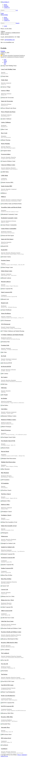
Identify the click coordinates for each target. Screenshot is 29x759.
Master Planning (5, 143)
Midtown (3, 196)
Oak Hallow (4, 409)
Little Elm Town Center (7, 621)
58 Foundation (5, 483)
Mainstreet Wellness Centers (8, 419)
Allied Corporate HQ (6, 610)
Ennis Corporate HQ (6, 292)
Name (5, 61)
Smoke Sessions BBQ (6, 186)
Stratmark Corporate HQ (8, 557)
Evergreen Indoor (6, 154)
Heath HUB (4, 249)
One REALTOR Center (7, 685)
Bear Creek (4, 133)
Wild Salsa (4, 387)
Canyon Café (4, 589)
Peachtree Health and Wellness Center (11, 632)
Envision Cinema (5, 260)
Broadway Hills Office (7, 716)
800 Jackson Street (6, 738)
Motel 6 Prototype (6, 430)
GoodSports (4, 748)
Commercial (10, 57)
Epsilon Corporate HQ (7, 568)
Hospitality (10, 55)
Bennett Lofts (4, 302)
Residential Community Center (9, 218)
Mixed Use (3, 57)
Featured (21, 57)
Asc (5, 64)
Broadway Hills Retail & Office (9, 642)
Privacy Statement (22, 754)
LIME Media (4, 175)
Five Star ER (4, 663)
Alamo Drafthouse (6, 313)
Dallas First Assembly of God (8, 525)
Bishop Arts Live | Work (7, 600)
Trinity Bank (4, 80)
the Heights (4, 398)
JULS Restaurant (5, 324)
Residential (16, 55)
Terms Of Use (4, 756)
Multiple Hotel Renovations (8, 462)
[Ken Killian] (4, 2)
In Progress (16, 57)
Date (5, 59)
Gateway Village (5, 90)
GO (17, 10)
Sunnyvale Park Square (7, 239)
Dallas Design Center (6, 271)
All (1, 55)
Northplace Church (6, 515)
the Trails (3, 356)
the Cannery (4, 377)
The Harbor (4, 674)
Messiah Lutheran (6, 281)
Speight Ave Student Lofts (8, 547)
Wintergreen (4, 536)
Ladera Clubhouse (6, 122)
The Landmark (5, 653)
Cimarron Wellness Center (8, 164)
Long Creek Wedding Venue (8, 69)
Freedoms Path (5, 345)
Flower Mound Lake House (8, 111)
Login (2, 13)
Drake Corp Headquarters (8, 695)
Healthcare (22, 55)
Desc (5, 62)
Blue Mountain (5, 472)
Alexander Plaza (5, 727)
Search (17, 23)
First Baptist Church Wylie (8, 440)
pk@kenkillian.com (10, 39)
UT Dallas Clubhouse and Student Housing (12, 334)
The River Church (6, 494)
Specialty (5, 55)
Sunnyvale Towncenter (7, 101)
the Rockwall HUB (6, 366)
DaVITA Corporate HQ (7, 706)
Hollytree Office (5, 504)
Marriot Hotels (5, 451)
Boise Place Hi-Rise (6, 578)
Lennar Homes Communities (8, 228)
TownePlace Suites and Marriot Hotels (11, 207)
